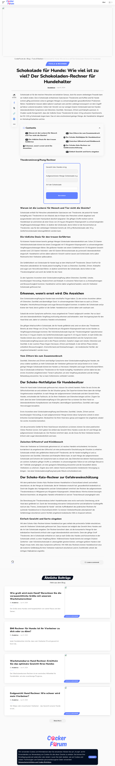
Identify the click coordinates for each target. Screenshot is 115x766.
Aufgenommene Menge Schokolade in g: (62, 176)
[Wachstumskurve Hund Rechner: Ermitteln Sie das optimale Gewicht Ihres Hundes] (88, 668)
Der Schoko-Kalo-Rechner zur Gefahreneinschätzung (77, 146)
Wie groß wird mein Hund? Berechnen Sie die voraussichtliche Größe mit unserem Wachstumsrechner (35, 596)
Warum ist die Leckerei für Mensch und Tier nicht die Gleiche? (41, 134)
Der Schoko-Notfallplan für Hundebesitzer (83, 137)
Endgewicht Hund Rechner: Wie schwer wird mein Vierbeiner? (35, 695)
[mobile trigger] (4, 2)
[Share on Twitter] (14, 108)
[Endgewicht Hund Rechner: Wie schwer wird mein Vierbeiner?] (88, 701)
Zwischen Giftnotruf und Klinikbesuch (84, 141)
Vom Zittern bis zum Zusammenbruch (84, 133)
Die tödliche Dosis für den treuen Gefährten (40, 140)
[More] (14, 124)
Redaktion (51, 88)
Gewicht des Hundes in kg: (56, 167)
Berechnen (62, 195)
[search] (99, 2)
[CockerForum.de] (10, 2)
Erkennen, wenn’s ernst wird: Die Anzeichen (37, 147)
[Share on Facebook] (14, 102)
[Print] (14, 119)
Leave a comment (93, 562)
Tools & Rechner (57, 64)
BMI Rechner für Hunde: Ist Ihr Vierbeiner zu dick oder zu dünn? (35, 630)
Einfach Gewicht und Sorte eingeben (84, 152)
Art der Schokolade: (54, 184)
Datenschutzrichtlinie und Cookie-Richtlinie (34, 762)
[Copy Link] (14, 113)
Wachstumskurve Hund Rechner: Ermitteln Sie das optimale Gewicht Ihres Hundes (34, 662)
